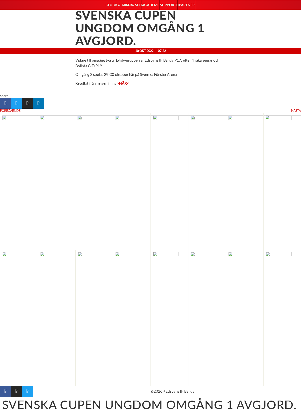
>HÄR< (123, 83)
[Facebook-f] (5, 391)
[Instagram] (16, 391)
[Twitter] (27, 391)
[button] (114, 5)
